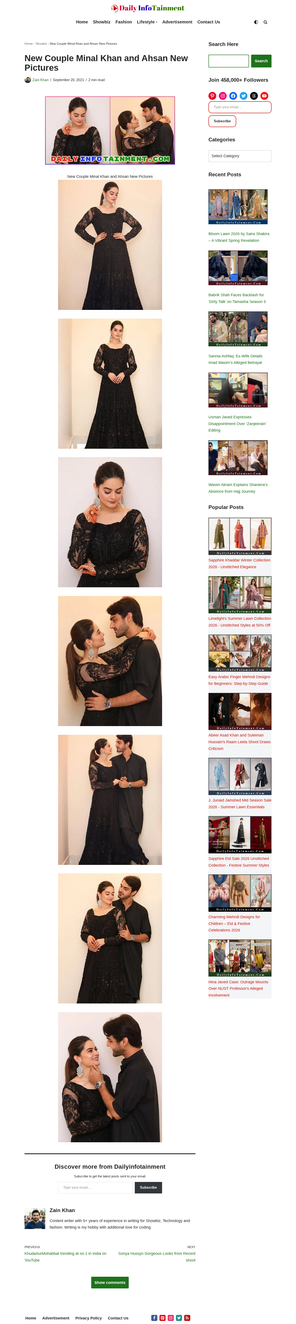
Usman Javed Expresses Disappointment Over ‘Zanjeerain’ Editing (237, 423)
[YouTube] (264, 96)
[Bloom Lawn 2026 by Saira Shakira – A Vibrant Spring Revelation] (238, 207)
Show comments (109, 1282)
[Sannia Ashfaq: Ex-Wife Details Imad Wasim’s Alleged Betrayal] (238, 329)
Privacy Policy (88, 1318)
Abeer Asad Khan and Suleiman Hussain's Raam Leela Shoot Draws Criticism (239, 742)
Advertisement (177, 22)
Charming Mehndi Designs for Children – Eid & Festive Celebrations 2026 (234, 923)
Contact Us (208, 22)
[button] (156, 22)
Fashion (123, 22)
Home (82, 22)
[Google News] (187, 1318)
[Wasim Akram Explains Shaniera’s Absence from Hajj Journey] (238, 458)
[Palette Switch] (256, 22)
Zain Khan (41, 80)
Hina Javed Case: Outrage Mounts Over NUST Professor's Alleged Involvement (238, 988)
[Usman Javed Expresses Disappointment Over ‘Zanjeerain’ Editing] (238, 391)
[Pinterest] (212, 96)
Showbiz (102, 22)
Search (261, 61)
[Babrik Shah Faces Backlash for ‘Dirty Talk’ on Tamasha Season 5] (238, 268)
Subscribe (148, 1187)
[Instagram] (223, 96)
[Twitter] (243, 96)
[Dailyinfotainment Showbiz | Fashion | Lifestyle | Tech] (148, 8)
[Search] (265, 22)
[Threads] (254, 96)
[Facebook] (233, 96)
